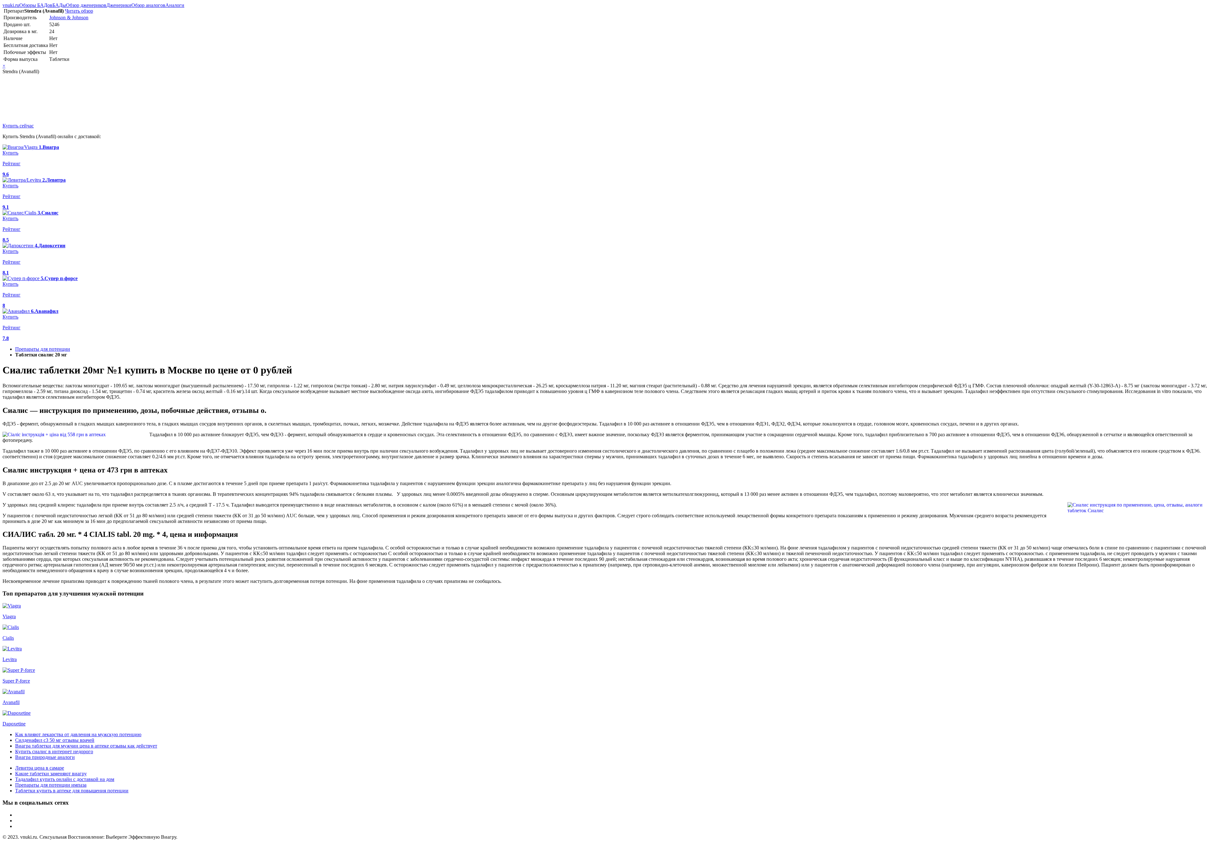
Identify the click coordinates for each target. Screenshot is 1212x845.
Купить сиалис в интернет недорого (54, 751)
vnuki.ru (11, 5)
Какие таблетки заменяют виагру (51, 773)
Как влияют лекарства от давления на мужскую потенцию (78, 734)
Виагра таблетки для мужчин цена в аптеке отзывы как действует (86, 745)
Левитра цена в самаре (39, 768)
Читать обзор (79, 11)
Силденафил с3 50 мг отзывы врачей (54, 740)
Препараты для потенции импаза (50, 785)
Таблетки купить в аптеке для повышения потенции (71, 790)
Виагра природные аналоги (45, 757)
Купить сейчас (18, 125)
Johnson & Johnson (68, 17)
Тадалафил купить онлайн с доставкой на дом (64, 779)
